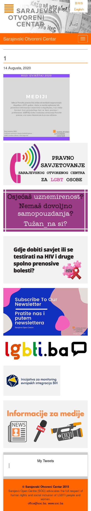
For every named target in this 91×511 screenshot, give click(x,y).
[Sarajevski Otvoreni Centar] (40, 16)
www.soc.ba (55, 503)
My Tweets (45, 460)
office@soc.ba (37, 503)
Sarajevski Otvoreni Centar (29, 38)
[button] (36, 107)
